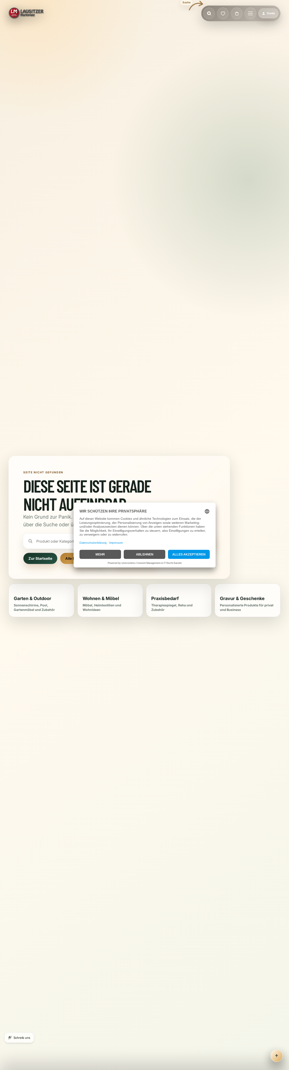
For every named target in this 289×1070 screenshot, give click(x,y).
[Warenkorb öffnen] (236, 13)
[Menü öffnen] (250, 13)
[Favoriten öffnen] (223, 13)
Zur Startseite (40, 558)
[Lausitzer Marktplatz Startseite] (26, 13)
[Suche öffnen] (209, 13)
